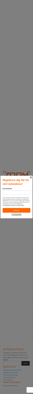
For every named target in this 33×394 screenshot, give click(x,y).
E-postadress (7, 188)
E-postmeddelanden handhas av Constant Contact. (13, 204)
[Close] (31, 177)
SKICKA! (16, 210)
